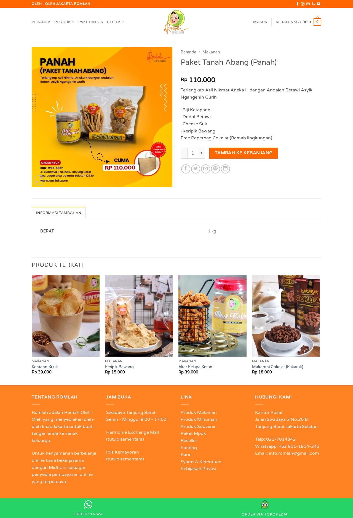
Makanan (211, 52)
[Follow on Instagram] (302, 4)
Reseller (189, 440)
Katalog (189, 448)
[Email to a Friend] (205, 168)
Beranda (41, 22)
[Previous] (32, 330)
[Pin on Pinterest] (215, 168)
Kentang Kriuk (45, 367)
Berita (114, 22)
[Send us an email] (308, 4)
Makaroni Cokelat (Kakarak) (277, 367)
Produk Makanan (199, 412)
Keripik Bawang (119, 367)
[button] (260, 22)
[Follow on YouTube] (318, 4)
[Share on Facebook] (185, 168)
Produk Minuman (199, 419)
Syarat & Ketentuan (201, 462)
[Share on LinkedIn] (225, 168)
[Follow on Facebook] (297, 4)
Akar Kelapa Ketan (195, 367)
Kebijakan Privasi (198, 468)
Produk (62, 22)
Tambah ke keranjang (244, 152)
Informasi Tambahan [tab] (58, 213)
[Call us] (313, 4)
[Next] (319, 330)
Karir (186, 454)
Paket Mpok (90, 22)
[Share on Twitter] (195, 168)
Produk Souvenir (198, 426)
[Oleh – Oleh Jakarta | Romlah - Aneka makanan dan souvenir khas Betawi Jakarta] (176, 22)
